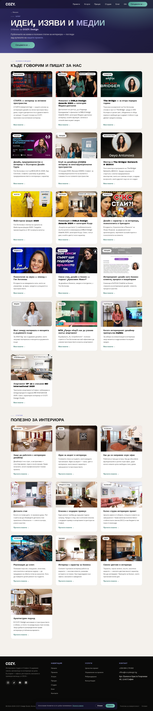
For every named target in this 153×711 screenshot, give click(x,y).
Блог (118, 4)
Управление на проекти (94, 672)
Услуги (87, 4)
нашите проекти (35, 38)
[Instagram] (8, 682)
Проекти (76, 4)
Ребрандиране (91, 676)
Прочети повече (77, 706)
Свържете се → (23, 45)
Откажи (100, 706)
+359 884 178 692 (126, 668)
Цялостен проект (91, 668)
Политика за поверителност (129, 706)
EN (125, 4)
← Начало (14, 12)
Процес (97, 4)
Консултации (90, 681)
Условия (144, 706)
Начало (54, 668)
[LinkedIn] (26, 682)
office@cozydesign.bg (128, 672)
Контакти (54, 693)
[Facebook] (20, 682)
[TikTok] (14, 682)
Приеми (110, 706)
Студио (108, 4)
